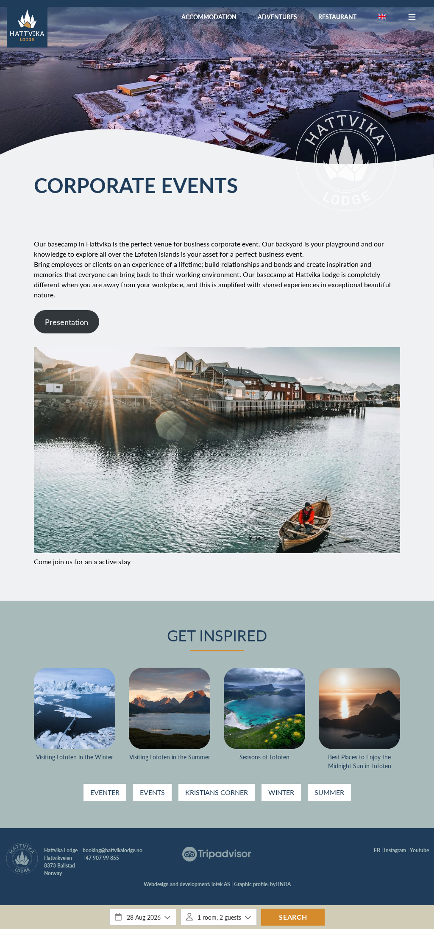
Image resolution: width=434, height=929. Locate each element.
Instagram (395, 850)
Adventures (277, 16)
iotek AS (220, 884)
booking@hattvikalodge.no (112, 850)
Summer (329, 792)
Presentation (66, 321)
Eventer (105, 792)
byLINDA (280, 884)
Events (152, 792)
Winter (281, 792)
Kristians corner (216, 792)
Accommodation (208, 16)
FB (377, 850)
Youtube (419, 850)
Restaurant (337, 16)
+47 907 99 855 (101, 858)
